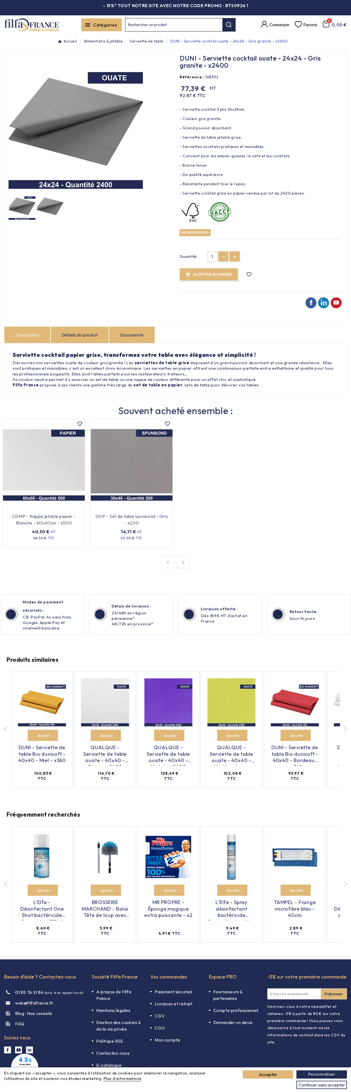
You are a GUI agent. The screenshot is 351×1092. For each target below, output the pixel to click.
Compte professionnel (235, 1010)
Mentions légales (113, 1010)
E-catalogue (109, 1065)
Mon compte (167, 1040)
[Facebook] (310, 302)
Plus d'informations (122, 1078)
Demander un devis (233, 1022)
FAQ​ (19, 1024)
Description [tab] (27, 335)
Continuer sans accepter (322, 1085)
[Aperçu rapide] (68, 508)
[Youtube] (336, 302)
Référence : (192, 77)
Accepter (268, 1074)
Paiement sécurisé (173, 991)
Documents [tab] (131, 335)
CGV (160, 1016)
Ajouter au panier (40, 508)
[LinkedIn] (29, 1050)
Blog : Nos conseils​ (33, 1013)
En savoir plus (195, 232)
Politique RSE (109, 1041)
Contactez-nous (112, 1053)
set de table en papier (158, 384)
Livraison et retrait (173, 1004)
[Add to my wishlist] (249, 274)
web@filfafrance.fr (34, 1003)
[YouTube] (18, 1050)
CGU (160, 1028)
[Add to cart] (33, 735)
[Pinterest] (323, 302)
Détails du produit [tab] (80, 335)
